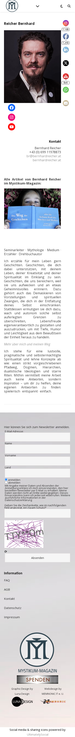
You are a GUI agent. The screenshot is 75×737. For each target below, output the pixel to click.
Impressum (12, 617)
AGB (7, 589)
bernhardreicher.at (47, 160)
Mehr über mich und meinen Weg (27, 344)
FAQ (7, 580)
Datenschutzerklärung (18, 500)
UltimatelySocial (37, 734)
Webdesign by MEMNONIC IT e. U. (53, 691)
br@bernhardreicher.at (43, 156)
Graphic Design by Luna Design (22, 691)
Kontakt (9, 599)
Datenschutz (12, 608)
